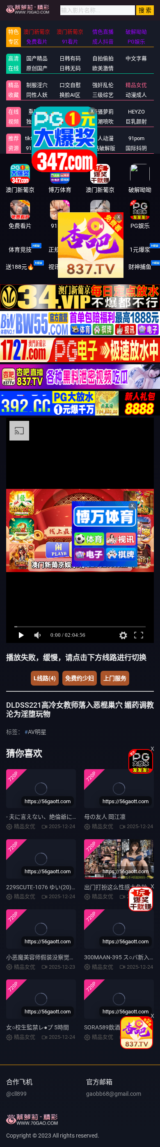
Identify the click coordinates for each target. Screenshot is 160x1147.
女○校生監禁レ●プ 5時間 (37, 1027)
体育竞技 (20, 249)
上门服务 (114, 678)
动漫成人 (136, 95)
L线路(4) (45, 678)
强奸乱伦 (103, 85)
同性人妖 (37, 95)
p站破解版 (103, 148)
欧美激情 (103, 68)
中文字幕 (136, 58)
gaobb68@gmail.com (113, 1093)
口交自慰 (70, 85)
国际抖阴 (136, 148)
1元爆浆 (140, 249)
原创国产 (37, 68)
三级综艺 (103, 95)
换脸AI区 (69, 95)
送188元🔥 (20, 266)
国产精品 (37, 58)
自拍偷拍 (103, 58)
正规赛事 (59, 249)
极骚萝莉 (103, 112)
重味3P (36, 112)
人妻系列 (70, 112)
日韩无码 (70, 68)
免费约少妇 (79, 678)
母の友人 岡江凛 (105, 816)
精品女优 (136, 85)
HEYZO (136, 112)
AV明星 (37, 732)
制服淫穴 (37, 85)
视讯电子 (59, 266)
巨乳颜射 (136, 121)
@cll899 (16, 1093)
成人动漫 (103, 138)
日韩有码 (70, 58)
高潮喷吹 (103, 121)
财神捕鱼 (139, 266)
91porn (136, 138)
